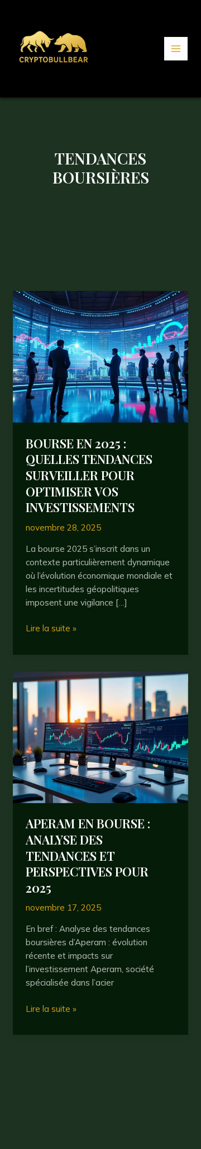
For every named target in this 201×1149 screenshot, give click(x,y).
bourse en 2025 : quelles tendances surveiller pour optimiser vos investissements (89, 475)
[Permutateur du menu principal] (176, 49)
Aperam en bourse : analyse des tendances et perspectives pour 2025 (88, 855)
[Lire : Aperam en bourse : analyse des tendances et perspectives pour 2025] (100, 736)
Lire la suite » (51, 628)
